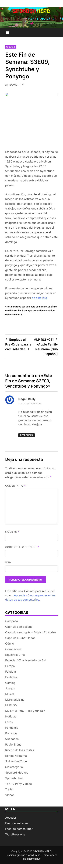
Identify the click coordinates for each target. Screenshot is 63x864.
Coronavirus (13, 649)
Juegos (10, 688)
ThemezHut (33, 858)
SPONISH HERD (42, 851)
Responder (26, 435)
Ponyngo (10, 47)
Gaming (10, 683)
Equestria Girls (15, 654)
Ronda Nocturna (16, 755)
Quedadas (12, 739)
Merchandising (14, 699)
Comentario (15, 485)
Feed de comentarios (19, 829)
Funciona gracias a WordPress (23, 854)
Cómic (9, 643)
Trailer (9, 789)
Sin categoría (14, 767)
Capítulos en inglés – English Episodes (30, 632)
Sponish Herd (14, 778)
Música (10, 694)
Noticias (10, 716)
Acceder (10, 817)
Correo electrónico (22, 546)
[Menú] (7, 32)
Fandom (10, 671)
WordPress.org (15, 834)
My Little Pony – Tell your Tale (25, 711)
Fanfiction (11, 677)
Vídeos (9, 795)
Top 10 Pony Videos (18, 783)
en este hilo (39, 298)
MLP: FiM (11, 705)
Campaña (11, 621)
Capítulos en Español (19, 626)
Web (8, 562)
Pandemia (11, 727)
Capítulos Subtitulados (20, 638)
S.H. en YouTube (16, 761)
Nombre (12, 531)
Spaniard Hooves (16, 772)
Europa (10, 666)
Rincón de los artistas (19, 750)
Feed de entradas (16, 823)
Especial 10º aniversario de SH (25, 660)
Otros (9, 722)
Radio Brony (13, 744)
